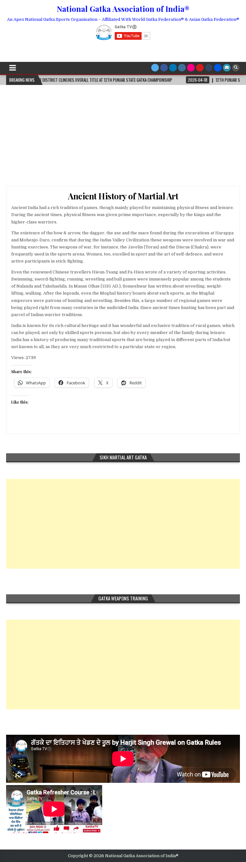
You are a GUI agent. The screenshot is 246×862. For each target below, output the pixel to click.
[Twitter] (155, 67)
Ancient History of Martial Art (123, 196)
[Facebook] (164, 67)
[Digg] (218, 67)
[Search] (236, 67)
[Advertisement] (123, 133)
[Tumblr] (209, 67)
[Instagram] (182, 67)
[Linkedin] (173, 67)
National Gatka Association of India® (123, 9)
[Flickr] (191, 67)
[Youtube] (200, 67)
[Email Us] (227, 67)
